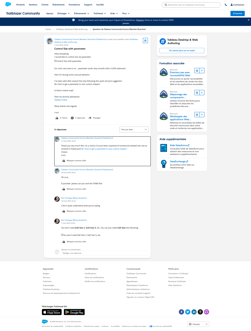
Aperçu (49, 13)
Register (140, 20)
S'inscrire (237, 13)
